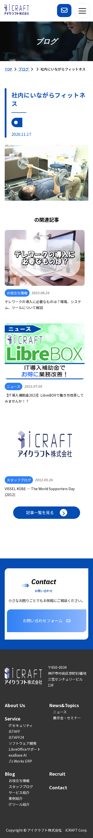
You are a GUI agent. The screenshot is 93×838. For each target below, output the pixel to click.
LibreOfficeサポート (25, 749)
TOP (9, 69)
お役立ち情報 (19, 780)
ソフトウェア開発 (22, 743)
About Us (15, 705)
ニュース (60, 711)
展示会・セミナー (67, 717)
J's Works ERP (20, 761)
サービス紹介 (19, 792)
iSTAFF (14, 731)
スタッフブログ (21, 786)
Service (12, 718)
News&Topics (64, 705)
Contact (58, 787)
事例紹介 (16, 798)
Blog (10, 773)
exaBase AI (18, 755)
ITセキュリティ (21, 725)
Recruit (57, 773)
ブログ (24, 69)
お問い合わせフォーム (42, 620)
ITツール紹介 (19, 804)
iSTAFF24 (16, 737)
